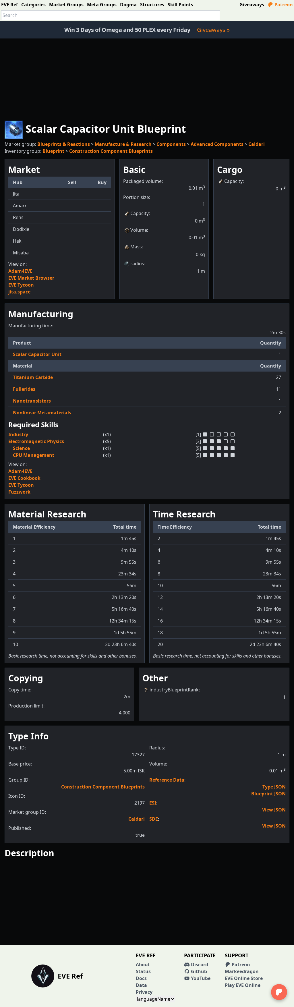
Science (21, 448)
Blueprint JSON (268, 793)
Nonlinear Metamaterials (42, 412)
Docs (141, 978)
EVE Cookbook (24, 478)
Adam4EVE (20, 271)
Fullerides (24, 389)
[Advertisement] (147, 78)
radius (137, 263)
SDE (153, 819)
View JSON (274, 810)
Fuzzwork (19, 492)
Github (198, 971)
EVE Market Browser (31, 278)
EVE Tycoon (21, 285)
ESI (152, 803)
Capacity (139, 213)
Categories (33, 4)
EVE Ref (9, 4)
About (143, 964)
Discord (199, 964)
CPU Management (33, 455)
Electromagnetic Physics (36, 441)
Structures (152, 4)
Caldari (256, 144)
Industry (18, 434)
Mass (136, 246)
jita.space (19, 292)
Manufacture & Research (123, 144)
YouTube (200, 978)
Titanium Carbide (33, 377)
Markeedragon (242, 971)
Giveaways (251, 4)
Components (171, 144)
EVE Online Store (244, 978)
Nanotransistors (32, 401)
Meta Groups (102, 4)
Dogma (128, 4)
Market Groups (66, 4)
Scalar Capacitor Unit (37, 354)
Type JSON (274, 787)
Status (143, 971)
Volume (138, 230)
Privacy (144, 992)
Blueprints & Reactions (63, 144)
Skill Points (180, 4)
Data (141, 985)
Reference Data (166, 780)
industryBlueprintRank (174, 690)
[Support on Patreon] (279, 992)
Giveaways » (213, 30)
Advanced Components (217, 144)
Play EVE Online (242, 985)
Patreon (283, 4)
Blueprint (53, 151)
